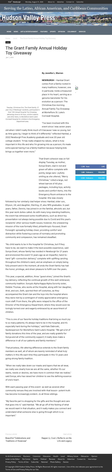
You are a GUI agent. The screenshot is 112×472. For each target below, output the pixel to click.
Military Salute (72, 456)
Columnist (71, 31)
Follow (101, 172)
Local (15, 38)
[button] (103, 31)
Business (26, 456)
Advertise (60, 2)
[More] (58, 63)
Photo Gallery (55, 462)
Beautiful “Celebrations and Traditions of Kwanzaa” (17, 439)
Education (47, 456)
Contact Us (70, 2)
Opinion (61, 31)
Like (103, 166)
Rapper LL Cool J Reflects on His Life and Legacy (57, 439)
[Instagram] (100, 2)
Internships (92, 459)
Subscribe (79, 2)
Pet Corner (26, 459)
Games (66, 462)
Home (9, 31)
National (44, 462)
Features (44, 31)
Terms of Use (23, 462)
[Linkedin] (33, 63)
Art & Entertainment (29, 31)
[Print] (39, 63)
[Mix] (46, 63)
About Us (51, 2)
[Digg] (52, 63)
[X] (104, 2)
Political (43, 459)
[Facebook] (95, 2)
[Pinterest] (20, 63)
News (16, 31)
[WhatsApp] (27, 63)
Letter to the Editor (12, 459)
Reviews (52, 459)
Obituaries (85, 456)
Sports (53, 31)
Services (82, 31)
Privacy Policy (10, 462)
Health (55, 456)
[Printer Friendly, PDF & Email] (58, 423)
